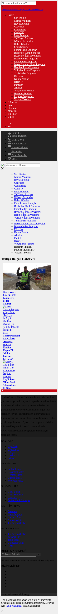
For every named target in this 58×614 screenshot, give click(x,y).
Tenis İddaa (13, 539)
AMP (10, 545)
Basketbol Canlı (16, 542)
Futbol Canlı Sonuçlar (25, 49)
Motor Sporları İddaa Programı (29, 64)
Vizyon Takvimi (22, 99)
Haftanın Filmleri (23, 93)
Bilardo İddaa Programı (26, 58)
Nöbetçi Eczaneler (23, 41)
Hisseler (18, 81)
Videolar (12, 113)
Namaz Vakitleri (22, 20)
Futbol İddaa (14, 469)
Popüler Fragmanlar (24, 96)
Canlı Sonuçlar (21, 47)
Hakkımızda (14, 455)
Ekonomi (12, 108)
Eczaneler (16, 151)
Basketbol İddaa (16, 472)
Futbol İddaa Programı (25, 61)
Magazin (12, 111)
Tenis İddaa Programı (25, 73)
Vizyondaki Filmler (24, 90)
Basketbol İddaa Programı (27, 55)
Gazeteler (19, 26)
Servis (11, 15)
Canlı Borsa (20, 29)
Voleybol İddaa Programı (27, 70)
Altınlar (18, 87)
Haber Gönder (21, 44)
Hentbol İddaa (15, 474)
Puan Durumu (21, 35)
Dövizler (18, 76)
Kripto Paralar (21, 79)
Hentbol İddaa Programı (26, 67)
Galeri (11, 116)
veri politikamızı (14, 605)
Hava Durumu (21, 23)
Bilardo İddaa (15, 477)
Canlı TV (19, 32)
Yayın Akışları (18, 143)
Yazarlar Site (14, 536)
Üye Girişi (13, 446)
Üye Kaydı (13, 449)
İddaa (14, 159)
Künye (11, 452)
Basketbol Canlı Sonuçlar (27, 52)
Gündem (12, 102)
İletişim (11, 458)
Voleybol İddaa (15, 480)
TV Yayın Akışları (23, 38)
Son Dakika (20, 17)
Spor (10, 105)
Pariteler (18, 84)
